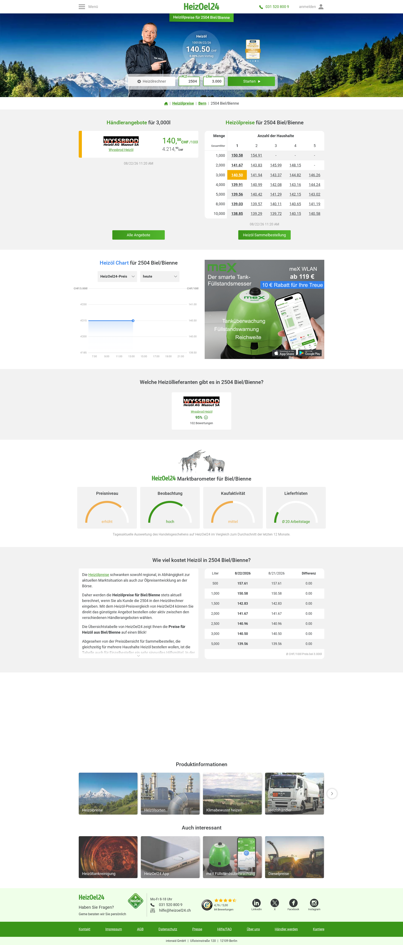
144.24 (314, 184)
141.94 (256, 175)
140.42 (256, 194)
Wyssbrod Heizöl (121, 150)
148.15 (295, 165)
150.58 (237, 155)
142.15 (295, 194)
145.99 (276, 165)
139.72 (276, 213)
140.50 (237, 175)
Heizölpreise (98, 574)
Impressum (113, 929)
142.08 (276, 184)
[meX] (264, 309)
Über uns (253, 929)
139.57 (256, 204)
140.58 (314, 213)
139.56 (237, 194)
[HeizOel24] (201, 7)
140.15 (295, 213)
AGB (140, 929)
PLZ (184, 76)
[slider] (225, 900)
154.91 (256, 155)
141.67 (237, 165)
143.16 (295, 184)
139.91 (237, 184)
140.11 (276, 204)
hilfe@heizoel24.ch (175, 910)
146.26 (314, 175)
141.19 (314, 204)
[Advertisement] (201, 711)
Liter (209, 76)
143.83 (256, 165)
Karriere (318, 929)
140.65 (295, 204)
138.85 (237, 213)
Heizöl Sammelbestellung (264, 235)
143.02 (314, 194)
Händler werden (286, 929)
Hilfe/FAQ (224, 929)
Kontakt (84, 929)
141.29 (276, 194)
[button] (311, 6)
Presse (197, 929)
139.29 (256, 213)
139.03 (237, 204)
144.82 (295, 175)
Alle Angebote (138, 235)
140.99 (256, 184)
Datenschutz (167, 929)
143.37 (276, 175)
